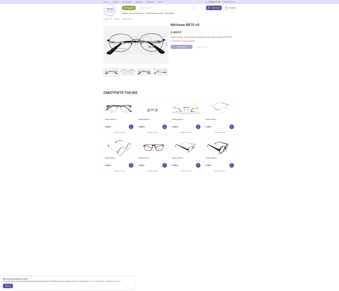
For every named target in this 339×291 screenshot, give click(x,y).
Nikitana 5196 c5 (211, 158)
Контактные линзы (136, 13)
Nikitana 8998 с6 (144, 119)
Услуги (115, 2)
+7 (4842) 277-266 (214, 2)
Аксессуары (169, 13)
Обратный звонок (229, 2)
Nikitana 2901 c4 (144, 158)
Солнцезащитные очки (154, 13)
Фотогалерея (127, 2)
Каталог (130, 8)
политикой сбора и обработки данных (106, 281)
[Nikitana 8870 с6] (135, 45)
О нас (105, 2)
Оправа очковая (127, 19)
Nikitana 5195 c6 (177, 158)
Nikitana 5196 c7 (211, 119)
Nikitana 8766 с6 (177, 119)
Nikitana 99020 (110, 158)
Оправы (125, 13)
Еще (159, 2)
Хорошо (8, 286)
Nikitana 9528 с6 (110, 119)
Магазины (150, 2)
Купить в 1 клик (202, 47)
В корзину (181, 47)
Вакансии (139, 2)
